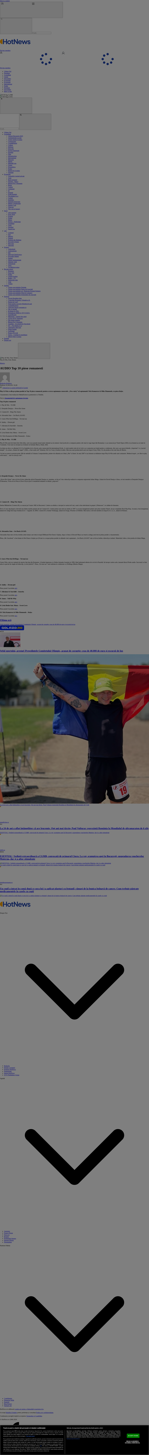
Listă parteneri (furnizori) (73, 1438)
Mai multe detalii (30, 1436)
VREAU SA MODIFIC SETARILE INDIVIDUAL (132, 1442)
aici (41, 1445)
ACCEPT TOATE (133, 1435)
